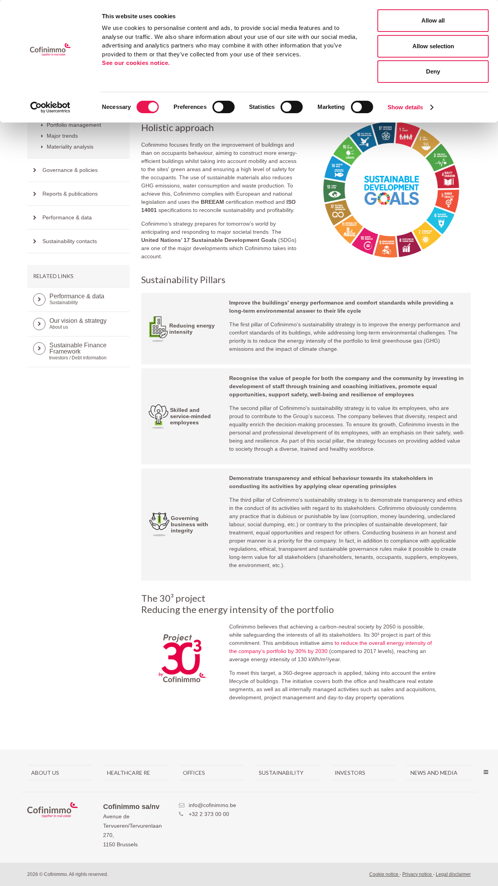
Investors (350, 772)
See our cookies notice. (136, 63)
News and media (434, 772)
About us (45, 772)
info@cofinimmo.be (212, 805)
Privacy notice (417, 874)
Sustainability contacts (69, 241)
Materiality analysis (69, 147)
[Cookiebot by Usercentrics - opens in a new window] (50, 107)
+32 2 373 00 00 (209, 814)
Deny (433, 71)
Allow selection (433, 46)
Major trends (61, 136)
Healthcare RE (128, 772)
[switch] (223, 107)
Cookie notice (384, 874)
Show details (405, 107)
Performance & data (67, 217)
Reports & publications (70, 194)
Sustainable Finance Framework (79, 351)
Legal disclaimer (453, 874)
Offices (194, 772)
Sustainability (281, 772)
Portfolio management (73, 125)
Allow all (433, 20)
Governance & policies (70, 170)
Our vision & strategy (78, 323)
